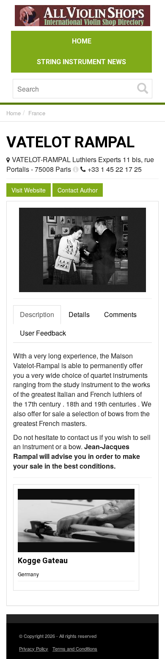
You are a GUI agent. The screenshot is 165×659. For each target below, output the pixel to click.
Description (37, 314)
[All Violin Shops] (82, 17)
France (36, 113)
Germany (28, 574)
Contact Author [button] (78, 190)
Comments (120, 314)
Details (79, 314)
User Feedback (43, 333)
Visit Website (28, 190)
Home (13, 113)
